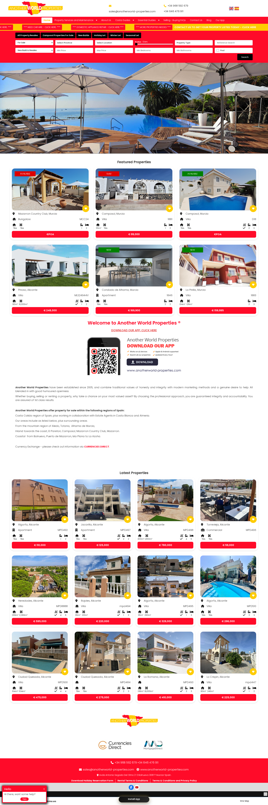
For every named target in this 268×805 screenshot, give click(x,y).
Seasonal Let (132, 35)
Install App (134, 799)
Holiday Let (100, 35)
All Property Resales (27, 35)
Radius (141, 41)
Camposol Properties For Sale (58, 35)
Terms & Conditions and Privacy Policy (174, 780)
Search (245, 57)
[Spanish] (236, 8)
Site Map (244, 801)
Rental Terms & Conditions (133, 780)
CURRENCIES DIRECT (96, 446)
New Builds (83, 35)
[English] (231, 8)
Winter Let (115, 35)
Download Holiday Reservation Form (92, 780)
